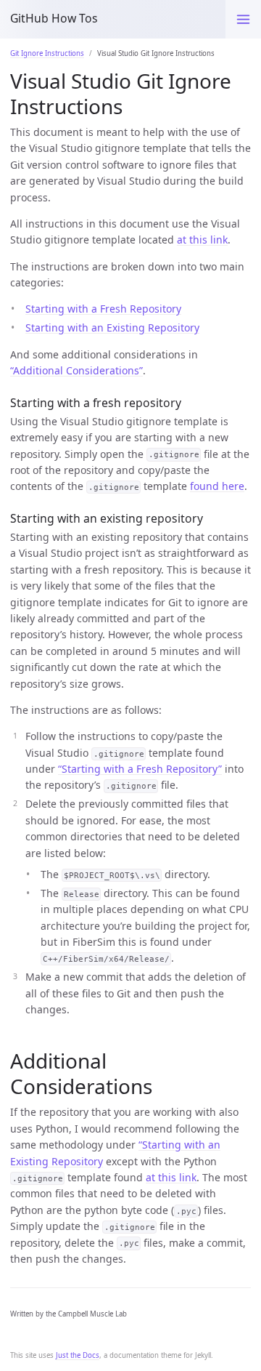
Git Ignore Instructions (47, 53)
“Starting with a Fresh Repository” (140, 769)
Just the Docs (77, 1355)
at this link (202, 239)
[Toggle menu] (243, 19)
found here (217, 486)
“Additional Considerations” (76, 370)
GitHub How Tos (54, 18)
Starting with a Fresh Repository (103, 308)
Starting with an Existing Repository (112, 327)
